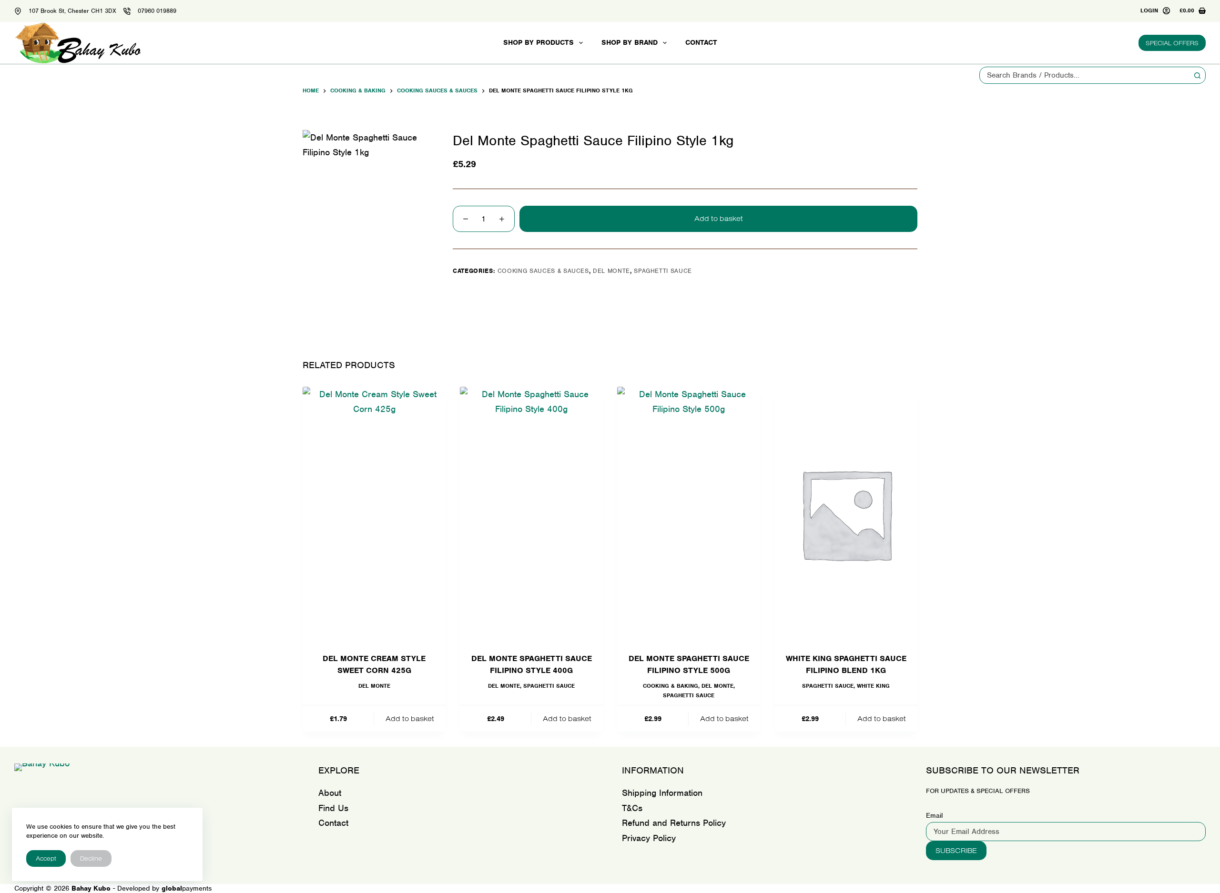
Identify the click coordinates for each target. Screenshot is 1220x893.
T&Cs (632, 808)
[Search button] (1197, 75)
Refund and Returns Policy (674, 822)
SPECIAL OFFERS (1172, 43)
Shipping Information (662, 792)
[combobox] (1084, 75)
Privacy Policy (649, 838)
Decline (91, 858)
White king (873, 686)
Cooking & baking (670, 686)
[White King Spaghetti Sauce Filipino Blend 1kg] (845, 514)
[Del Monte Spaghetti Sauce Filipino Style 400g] (531, 514)
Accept (46, 858)
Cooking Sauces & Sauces (543, 271)
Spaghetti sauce (663, 271)
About (329, 792)
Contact (701, 42)
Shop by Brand (629, 42)
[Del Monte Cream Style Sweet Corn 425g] (374, 514)
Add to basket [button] (410, 718)
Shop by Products (538, 42)
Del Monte (611, 271)
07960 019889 (157, 11)
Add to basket (718, 218)
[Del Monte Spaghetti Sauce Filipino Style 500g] (688, 514)
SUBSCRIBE (956, 850)
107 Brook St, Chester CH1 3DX (72, 11)
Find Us (333, 808)
